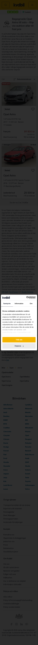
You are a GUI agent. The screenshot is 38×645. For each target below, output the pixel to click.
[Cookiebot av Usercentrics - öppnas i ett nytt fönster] (27, 297)
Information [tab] (19, 303)
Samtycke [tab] (7, 303)
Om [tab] (31, 303)
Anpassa (18, 346)
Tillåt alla (19, 340)
